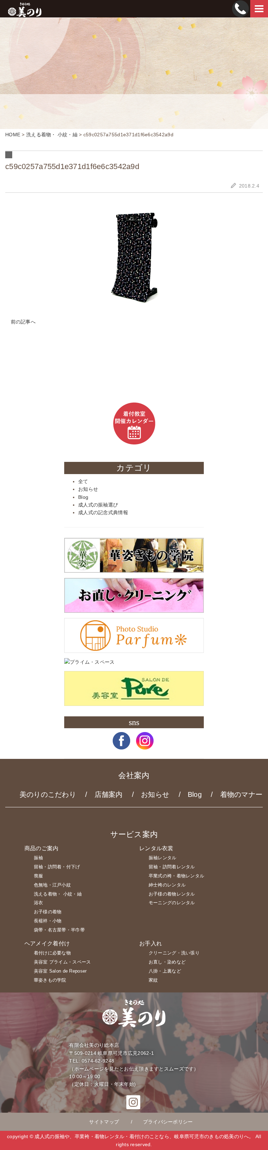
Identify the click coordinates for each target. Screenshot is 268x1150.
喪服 (38, 875)
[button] (121, 746)
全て (83, 481)
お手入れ (150, 943)
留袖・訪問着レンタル (172, 866)
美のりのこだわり (48, 794)
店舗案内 (109, 794)
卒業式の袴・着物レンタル (176, 875)
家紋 (153, 980)
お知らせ (88, 489)
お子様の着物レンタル (172, 894)
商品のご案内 (41, 848)
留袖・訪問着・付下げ (57, 866)
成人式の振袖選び (98, 505)
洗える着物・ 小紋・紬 (58, 894)
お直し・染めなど (167, 962)
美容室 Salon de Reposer (60, 971)
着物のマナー (241, 794)
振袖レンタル (163, 857)
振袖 (38, 857)
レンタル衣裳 (156, 848)
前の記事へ (22, 322)
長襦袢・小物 (48, 920)
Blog (83, 497)
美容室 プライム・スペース (62, 962)
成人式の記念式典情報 (103, 512)
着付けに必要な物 (52, 952)
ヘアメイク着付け (47, 943)
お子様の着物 (48, 911)
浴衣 (38, 902)
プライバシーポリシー (168, 1122)
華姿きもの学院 (50, 980)
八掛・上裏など (165, 971)
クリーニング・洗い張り (174, 952)
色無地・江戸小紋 (52, 885)
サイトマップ (104, 1122)
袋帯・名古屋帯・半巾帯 (59, 929)
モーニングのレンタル (172, 902)
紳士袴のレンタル (167, 885)
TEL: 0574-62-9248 (91, 1061)
